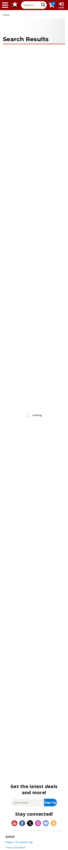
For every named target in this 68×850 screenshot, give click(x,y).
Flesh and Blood (15, 847)
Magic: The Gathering (19, 842)
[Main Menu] (5, 5)
